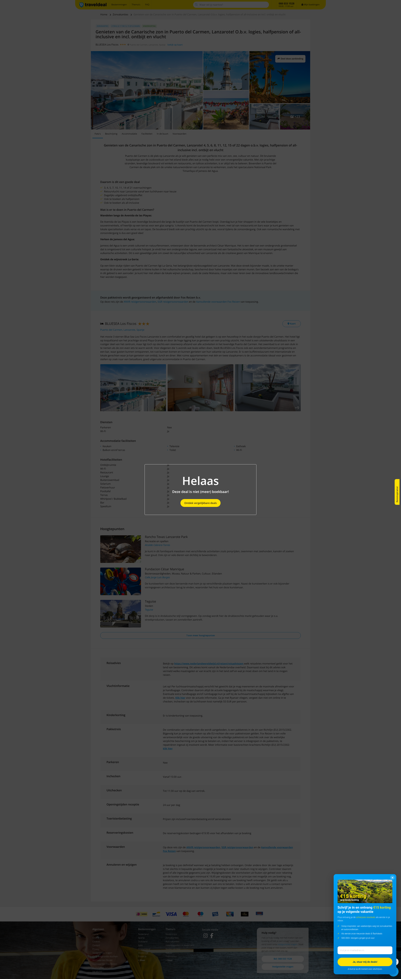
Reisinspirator (397, 494)
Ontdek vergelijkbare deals (200, 503)
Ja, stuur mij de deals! (365, 961)
